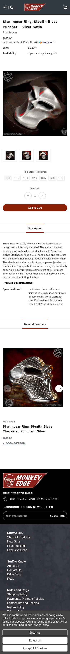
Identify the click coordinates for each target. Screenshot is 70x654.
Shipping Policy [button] (17, 594)
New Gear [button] (13, 541)
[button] (35, 42)
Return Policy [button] (15, 607)
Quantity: (35, 188)
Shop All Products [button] (18, 537)
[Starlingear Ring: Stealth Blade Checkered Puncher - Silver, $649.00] (33, 377)
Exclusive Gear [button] (17, 550)
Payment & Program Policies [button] (25, 598)
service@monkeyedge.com (18, 492)
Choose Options (14, 443)
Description (35, 228)
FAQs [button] (10, 578)
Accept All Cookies (35, 648)
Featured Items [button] (16, 545)
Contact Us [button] (14, 570)
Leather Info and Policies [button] (23, 603)
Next (59, 388)
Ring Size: (35, 171)
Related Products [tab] (35, 324)
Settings (35, 633)
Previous (7, 388)
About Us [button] (13, 565)
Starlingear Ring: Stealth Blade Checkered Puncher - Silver (27, 429)
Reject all (35, 640)
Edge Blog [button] (14, 574)
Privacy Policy (40, 624)
